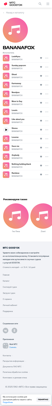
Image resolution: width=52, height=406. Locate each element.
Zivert (43, 231)
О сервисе (7, 299)
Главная (6, 275)
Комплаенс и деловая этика (15, 378)
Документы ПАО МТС (12, 367)
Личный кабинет (10, 305)
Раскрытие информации (13, 361)
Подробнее (8, 402)
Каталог (6, 281)
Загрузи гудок (9, 293)
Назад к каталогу (15, 12)
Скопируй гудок (10, 287)
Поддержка (8, 311)
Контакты (7, 356)
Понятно (43, 399)
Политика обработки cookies (15, 372)
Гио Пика (16, 231)
